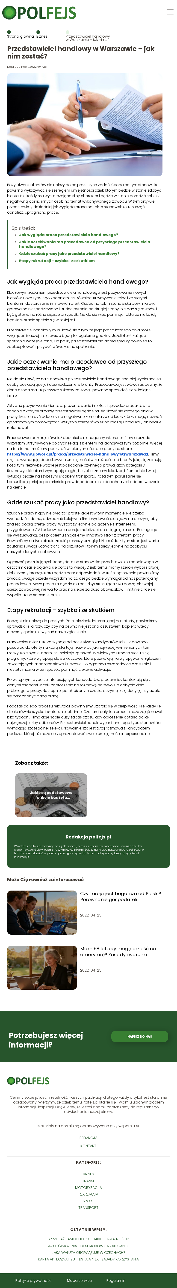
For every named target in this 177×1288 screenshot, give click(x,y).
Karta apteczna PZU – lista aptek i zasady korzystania (88, 1259)
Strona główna (20, 36)
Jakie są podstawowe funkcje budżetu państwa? (51, 795)
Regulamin (115, 1280)
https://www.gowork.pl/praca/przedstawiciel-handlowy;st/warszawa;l (77, 454)
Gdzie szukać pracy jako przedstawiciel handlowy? (69, 253)
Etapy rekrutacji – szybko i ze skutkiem (57, 260)
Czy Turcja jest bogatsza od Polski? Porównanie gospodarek (120, 896)
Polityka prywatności (33, 1280)
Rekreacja (88, 1194)
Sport (88, 1201)
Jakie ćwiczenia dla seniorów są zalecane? (88, 1246)
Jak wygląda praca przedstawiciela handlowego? (68, 234)
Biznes (41, 36)
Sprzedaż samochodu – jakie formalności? (88, 1239)
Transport (88, 1207)
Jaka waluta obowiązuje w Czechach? (88, 1252)
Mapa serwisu (79, 1280)
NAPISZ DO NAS (139, 1036)
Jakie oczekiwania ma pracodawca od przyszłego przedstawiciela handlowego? (84, 244)
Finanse (88, 1181)
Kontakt (88, 1146)
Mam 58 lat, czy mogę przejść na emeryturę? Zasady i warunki (118, 952)
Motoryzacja (88, 1187)
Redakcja (88, 1138)
